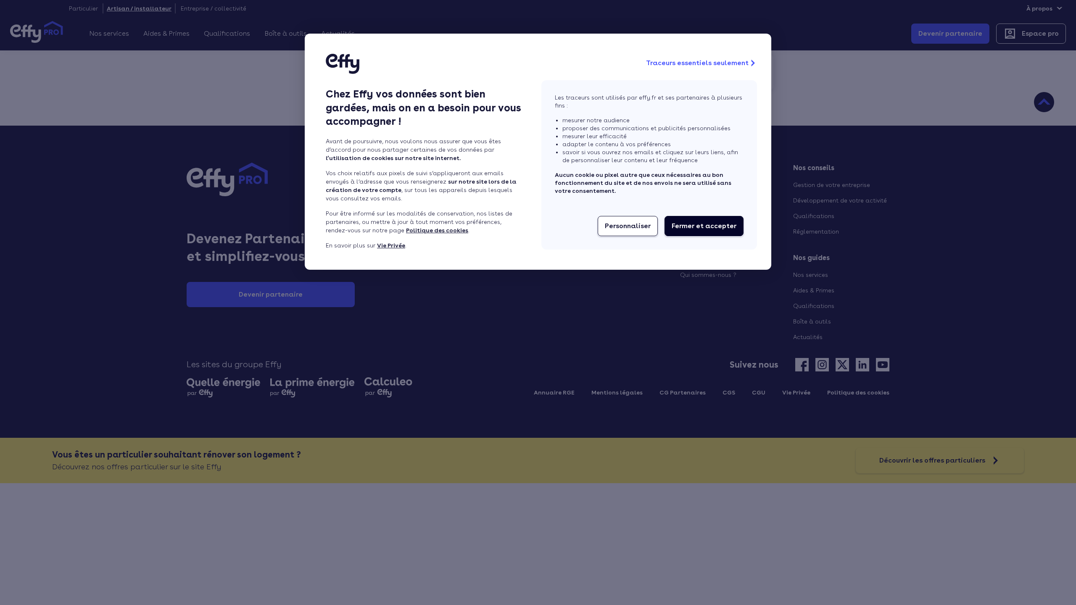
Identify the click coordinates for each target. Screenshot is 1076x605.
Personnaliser (628, 226)
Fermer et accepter (704, 226)
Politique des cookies (437, 230)
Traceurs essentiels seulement (697, 63)
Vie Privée (391, 245)
